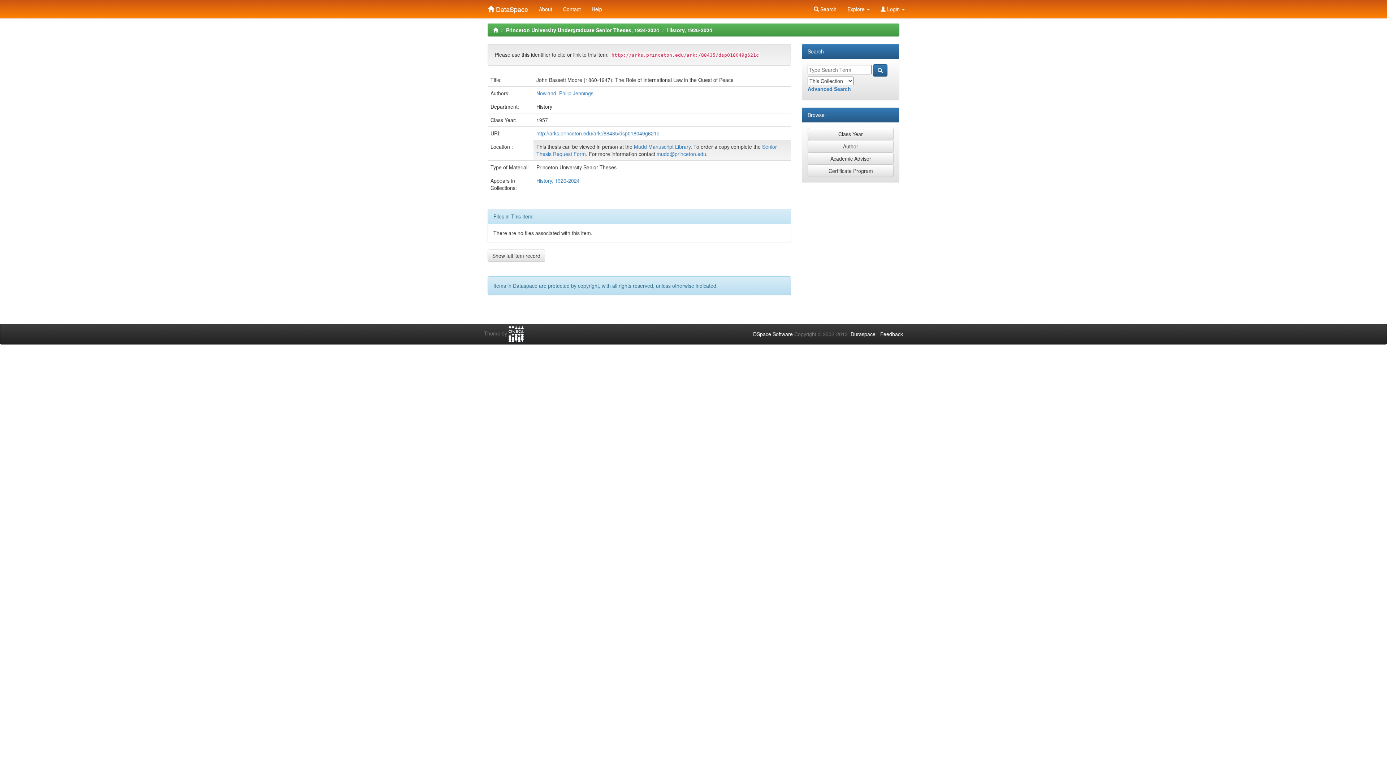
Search (828, 9)
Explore (856, 9)
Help (597, 9)
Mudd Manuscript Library (662, 146)
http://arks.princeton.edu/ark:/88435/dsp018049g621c (597, 133)
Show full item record (516, 255)
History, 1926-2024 (689, 30)
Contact (572, 9)
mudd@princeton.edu (681, 153)
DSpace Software (773, 334)
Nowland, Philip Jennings (564, 93)
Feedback (891, 334)
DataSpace (511, 7)
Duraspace (863, 334)
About (545, 9)
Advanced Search (829, 88)
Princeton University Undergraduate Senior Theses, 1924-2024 (582, 30)
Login (893, 9)
